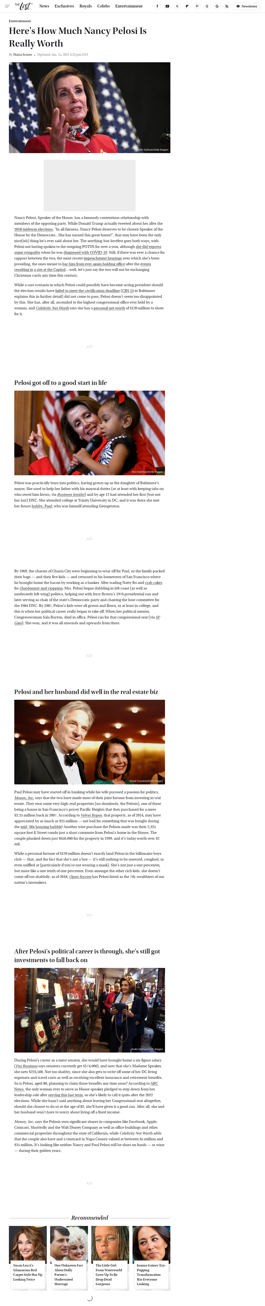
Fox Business (26, 1066)
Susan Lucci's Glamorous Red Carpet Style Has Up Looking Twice (27, 1272)
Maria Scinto (22, 54)
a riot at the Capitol (49, 270)
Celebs (103, 6)
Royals (86, 6)
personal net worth (109, 308)
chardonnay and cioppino (41, 588)
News (44, 6)
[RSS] (227, 6)
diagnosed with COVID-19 (85, 252)
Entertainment (129, 6)
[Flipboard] (187, 6)
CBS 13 (128, 291)
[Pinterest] (197, 6)
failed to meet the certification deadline (87, 291)
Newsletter (249, 6)
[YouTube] (167, 6)
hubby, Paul (42, 506)
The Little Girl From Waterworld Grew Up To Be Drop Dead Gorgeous (109, 1274)
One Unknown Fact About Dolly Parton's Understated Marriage (68, 1274)
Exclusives (64, 6)
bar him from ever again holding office (93, 264)
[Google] (217, 6)
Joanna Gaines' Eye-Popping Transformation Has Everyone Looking (151, 1274)
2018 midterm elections (33, 229)
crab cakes (153, 583)
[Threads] (207, 6)
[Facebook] (157, 6)
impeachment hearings (103, 258)
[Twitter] (177, 6)
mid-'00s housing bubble (41, 827)
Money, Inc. (24, 798)
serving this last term (65, 1095)
